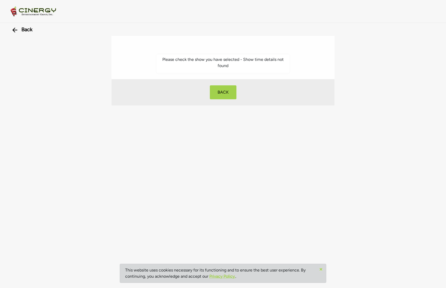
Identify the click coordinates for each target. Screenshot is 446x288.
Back (27, 29)
